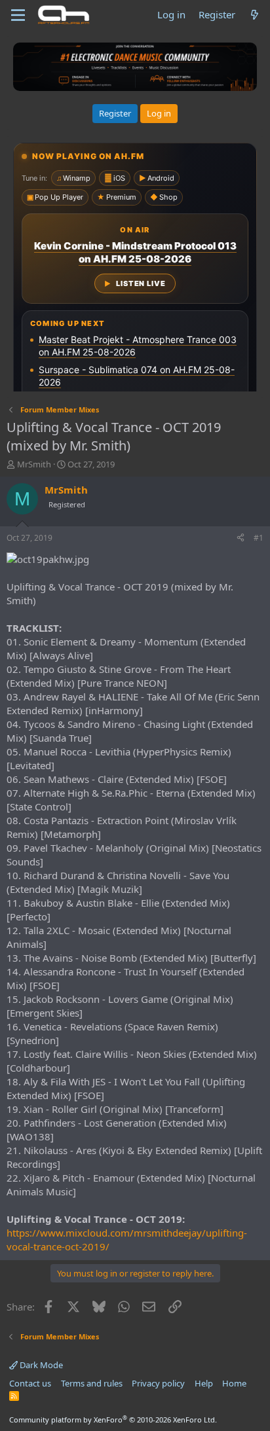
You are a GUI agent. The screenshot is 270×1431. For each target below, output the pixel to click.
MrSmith (34, 464)
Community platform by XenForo (113, 1419)
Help (204, 1383)
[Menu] (18, 15)
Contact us (30, 1383)
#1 (258, 537)
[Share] (240, 538)
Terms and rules (92, 1383)
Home (234, 1383)
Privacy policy (158, 1383)
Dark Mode (40, 1365)
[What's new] (254, 15)
